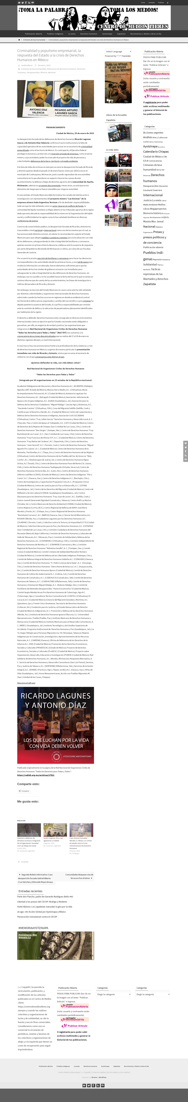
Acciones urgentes (153, 132)
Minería (44, 72)
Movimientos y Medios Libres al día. (136, 1066)
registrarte (150, 102)
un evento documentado (49, 185)
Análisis (147, 137)
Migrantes (146, 217)
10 (59, 957)
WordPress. (102, 1077)
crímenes (87, 300)
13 (67, 957)
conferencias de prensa (27, 220)
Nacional (52, 72)
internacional (50, 230)
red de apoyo (83, 262)
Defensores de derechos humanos (61, 69)
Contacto (151, 2)
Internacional (153, 195)
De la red (160, 169)
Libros (164, 201)
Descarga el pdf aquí (26, 683)
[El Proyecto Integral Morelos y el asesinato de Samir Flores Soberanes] (111, 221)
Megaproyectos (158, 208)
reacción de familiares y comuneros (53, 258)
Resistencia (166, 260)
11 (62, 957)
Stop (92, 955)
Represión (157, 259)
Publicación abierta (153, 247)
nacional (38, 230)
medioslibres (26, 65)
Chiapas (163, 151)
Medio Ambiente (150, 204)
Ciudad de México (153, 156)
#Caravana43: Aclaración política (26, 937)
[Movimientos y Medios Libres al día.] (111, 161)
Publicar (161, 2)
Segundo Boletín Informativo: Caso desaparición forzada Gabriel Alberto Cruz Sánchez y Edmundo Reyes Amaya (35, 878)
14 (69, 957)
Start (90, 955)
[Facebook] (26, 3)
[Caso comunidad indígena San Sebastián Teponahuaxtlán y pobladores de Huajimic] (111, 206)
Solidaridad (150, 264)
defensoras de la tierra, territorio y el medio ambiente (54, 161)
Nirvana (94, 1077)
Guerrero (157, 190)
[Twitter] (23, 3)
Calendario (150, 151)
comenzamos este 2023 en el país (49, 356)
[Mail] (33, 3)
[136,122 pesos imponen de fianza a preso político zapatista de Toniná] (125, 191)
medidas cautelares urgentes (54, 237)
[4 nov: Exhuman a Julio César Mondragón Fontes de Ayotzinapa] (111, 191)
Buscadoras (161, 147)
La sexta (156, 200)
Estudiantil (147, 190)
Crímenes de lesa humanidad (34, 40)
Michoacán (166, 213)
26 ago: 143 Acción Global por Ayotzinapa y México (41, 911)
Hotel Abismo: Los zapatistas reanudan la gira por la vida (44, 906)
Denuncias (146, 175)
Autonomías (158, 142)
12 (64, 957)
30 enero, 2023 (44, 65)
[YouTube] (19, 3)
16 (74, 957)
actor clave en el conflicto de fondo (67, 206)
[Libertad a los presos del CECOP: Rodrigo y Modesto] (111, 176)
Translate (126, 55)
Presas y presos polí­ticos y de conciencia (154, 237)
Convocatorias (155, 160)
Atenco (151, 142)
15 (72, 957)
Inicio (143, 2)
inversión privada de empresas (64, 153)
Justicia (147, 200)
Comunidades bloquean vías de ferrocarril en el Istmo (79, 876)
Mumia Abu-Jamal (153, 221)
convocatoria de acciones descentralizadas (36, 336)
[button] (55, 99)
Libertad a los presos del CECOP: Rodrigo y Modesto (42, 901)
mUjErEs (165, 217)
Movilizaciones (155, 217)
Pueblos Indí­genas (63, 1066)
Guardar (24, 861)
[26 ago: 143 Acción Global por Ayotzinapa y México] (125, 176)
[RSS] (29, 3)
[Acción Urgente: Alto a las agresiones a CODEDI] (55, 830)
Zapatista (149, 284)
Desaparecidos (33, 72)
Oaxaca (159, 226)
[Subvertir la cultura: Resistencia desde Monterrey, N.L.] (125, 221)
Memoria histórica (153, 213)
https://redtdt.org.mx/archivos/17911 (35, 775)
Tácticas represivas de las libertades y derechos (155, 274)
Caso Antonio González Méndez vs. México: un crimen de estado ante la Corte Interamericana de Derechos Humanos (81, 843)
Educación (163, 186)
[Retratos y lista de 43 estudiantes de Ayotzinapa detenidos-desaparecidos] (125, 161)
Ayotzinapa (150, 146)
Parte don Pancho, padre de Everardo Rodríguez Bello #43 (45, 896)
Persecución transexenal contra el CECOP (37, 916)
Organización (148, 232)
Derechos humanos (90, 1066)
